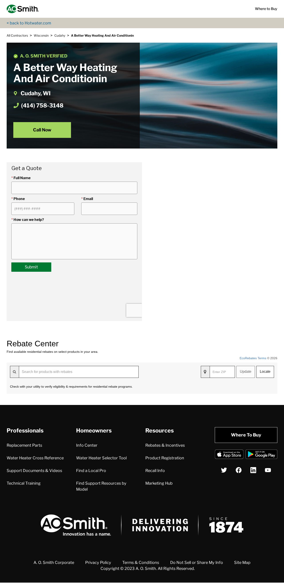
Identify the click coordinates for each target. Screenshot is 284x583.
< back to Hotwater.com (29, 23)
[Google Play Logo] (261, 455)
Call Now (42, 130)
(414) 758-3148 (42, 105)
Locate (265, 371)
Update (245, 371)
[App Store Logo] (229, 455)
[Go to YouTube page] (268, 470)
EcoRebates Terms (253, 358)
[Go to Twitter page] (224, 470)
